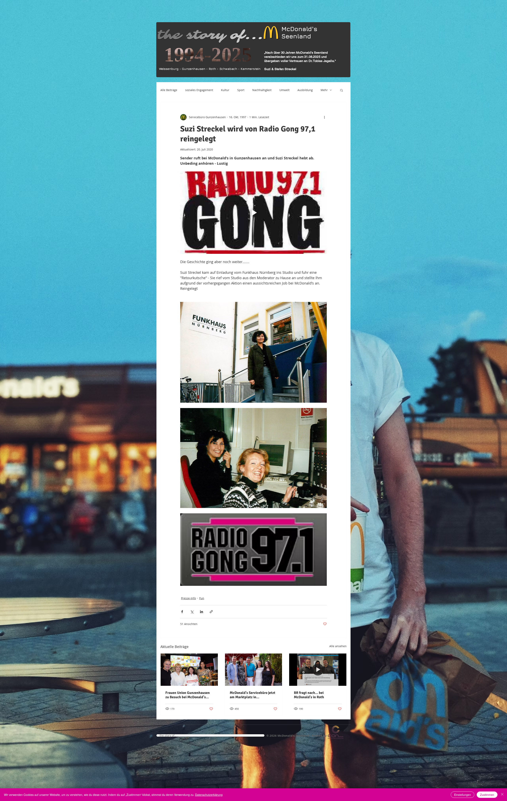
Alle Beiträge (168, 90)
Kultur (225, 90)
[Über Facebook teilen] (182, 612)
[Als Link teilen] (211, 612)
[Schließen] (502, 794)
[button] (341, 90)
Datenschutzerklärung (209, 795)
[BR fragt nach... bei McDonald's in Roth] (317, 670)
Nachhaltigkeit (262, 90)
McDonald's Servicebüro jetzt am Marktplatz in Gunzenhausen (252, 695)
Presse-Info (188, 598)
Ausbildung (305, 90)
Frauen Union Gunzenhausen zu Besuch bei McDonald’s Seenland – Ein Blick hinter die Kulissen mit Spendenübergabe (189, 695)
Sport (240, 90)
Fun (201, 598)
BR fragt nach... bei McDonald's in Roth (309, 695)
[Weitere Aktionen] (324, 117)
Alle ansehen (338, 646)
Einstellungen (462, 795)
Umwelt (284, 90)
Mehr (324, 90)
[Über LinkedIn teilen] (201, 612)
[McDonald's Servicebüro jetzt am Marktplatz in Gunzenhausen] (253, 670)
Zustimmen (487, 795)
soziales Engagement (199, 90)
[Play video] (253, 212)
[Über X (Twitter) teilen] (192, 612)
